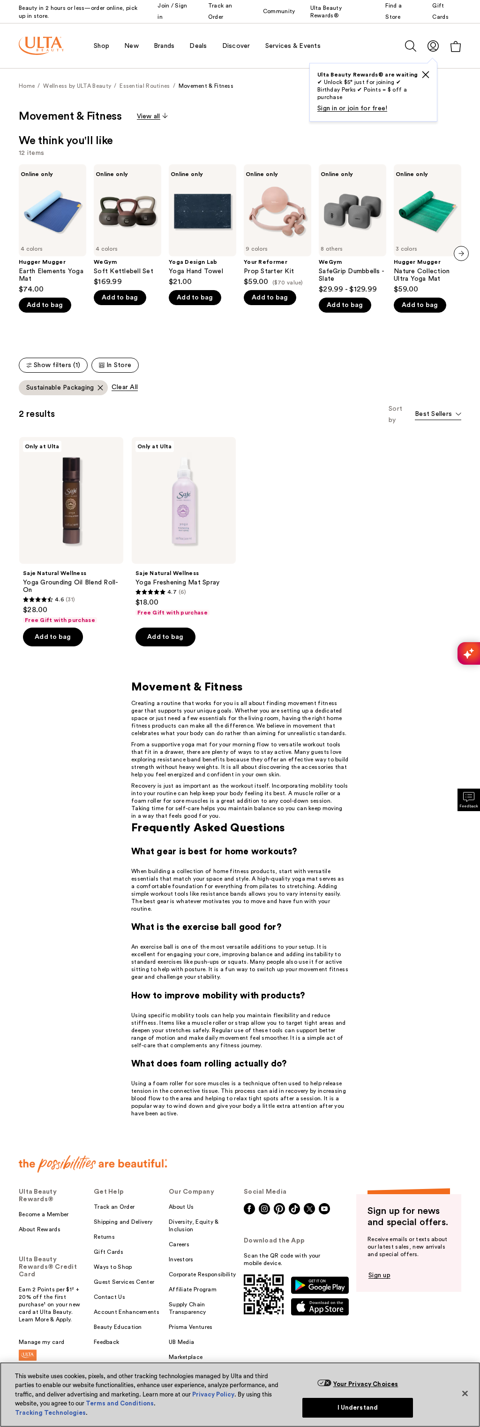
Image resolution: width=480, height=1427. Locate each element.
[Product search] (410, 46)
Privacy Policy (213, 1394)
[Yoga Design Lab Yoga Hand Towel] (202, 225)
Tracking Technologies (50, 1413)
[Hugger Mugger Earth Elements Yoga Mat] (52, 229)
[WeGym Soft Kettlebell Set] (127, 225)
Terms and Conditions (120, 1403)
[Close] (465, 1393)
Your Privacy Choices (365, 1384)
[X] (425, 74)
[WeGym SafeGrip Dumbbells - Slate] (352, 229)
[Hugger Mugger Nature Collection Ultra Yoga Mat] (427, 229)
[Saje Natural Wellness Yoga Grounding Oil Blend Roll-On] (71, 530)
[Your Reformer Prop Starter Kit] (277, 225)
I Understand (358, 1407)
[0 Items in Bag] (455, 46)
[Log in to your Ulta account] (433, 46)
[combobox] (438, 414)
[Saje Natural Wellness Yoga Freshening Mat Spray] (184, 526)
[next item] (461, 253)
